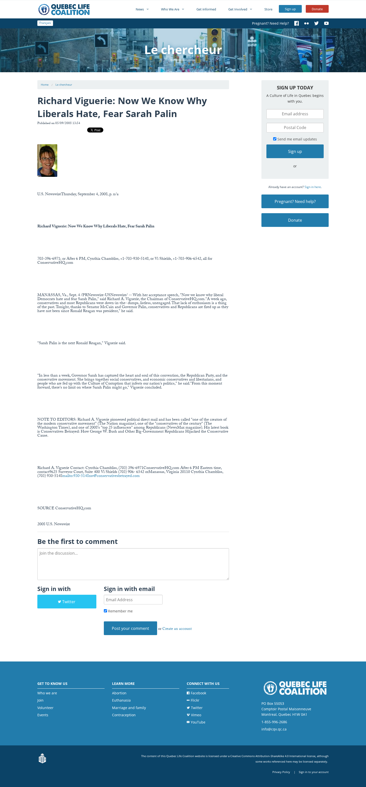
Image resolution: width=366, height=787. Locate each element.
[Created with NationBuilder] (42, 758)
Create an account (177, 629)
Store (268, 9)
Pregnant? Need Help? (270, 23)
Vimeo (196, 715)
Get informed (206, 9)
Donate (317, 9)
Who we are (47, 693)
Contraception (124, 715)
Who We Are (170, 9)
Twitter (68, 601)
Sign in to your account (314, 772)
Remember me (120, 611)
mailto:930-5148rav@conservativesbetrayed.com (101, 476)
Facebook (198, 693)
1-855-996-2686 (274, 722)
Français (45, 23)
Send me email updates (296, 139)
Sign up (290, 9)
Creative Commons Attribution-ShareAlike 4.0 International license (272, 756)
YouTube (198, 722)
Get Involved (237, 9)
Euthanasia (121, 700)
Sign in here (313, 187)
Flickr (195, 700)
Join (40, 700)
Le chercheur (64, 84)
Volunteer (45, 707)
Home (45, 84)
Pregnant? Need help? (295, 201)
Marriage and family (129, 707)
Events (42, 715)
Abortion (119, 693)
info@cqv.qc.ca (274, 729)
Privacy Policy (281, 772)
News (140, 9)
